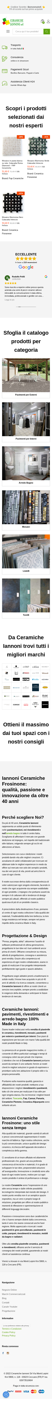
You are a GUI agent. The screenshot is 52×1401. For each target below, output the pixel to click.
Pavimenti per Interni (26, 439)
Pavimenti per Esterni (26, 395)
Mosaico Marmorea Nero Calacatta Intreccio (12, 218)
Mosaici (26, 527)
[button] (13, 156)
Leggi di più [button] (9, 300)
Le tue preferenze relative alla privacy (16, 1325)
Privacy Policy (8, 1336)
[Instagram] (7, 1353)
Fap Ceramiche (16, 178)
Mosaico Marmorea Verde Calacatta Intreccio (38, 162)
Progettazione (8, 1311)
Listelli (26, 571)
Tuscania (17, 1098)
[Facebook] (3, 1353)
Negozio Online (9, 1290)
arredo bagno (13, 833)
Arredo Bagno (26, 483)
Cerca (46, 31)
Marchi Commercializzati (13, 1294)
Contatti (5, 1302)
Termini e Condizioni (11, 1329)
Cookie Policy (8, 1332)
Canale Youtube (9, 1307)
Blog (4, 1298)
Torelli (26, 615)
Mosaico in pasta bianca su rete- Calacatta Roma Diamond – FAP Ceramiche (12, 164)
